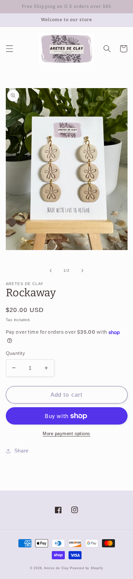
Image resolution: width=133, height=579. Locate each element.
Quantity (15, 353)
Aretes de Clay (56, 568)
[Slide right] (82, 270)
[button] (9, 48)
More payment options (66, 433)
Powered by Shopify (86, 568)
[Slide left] (50, 270)
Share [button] (21, 450)
